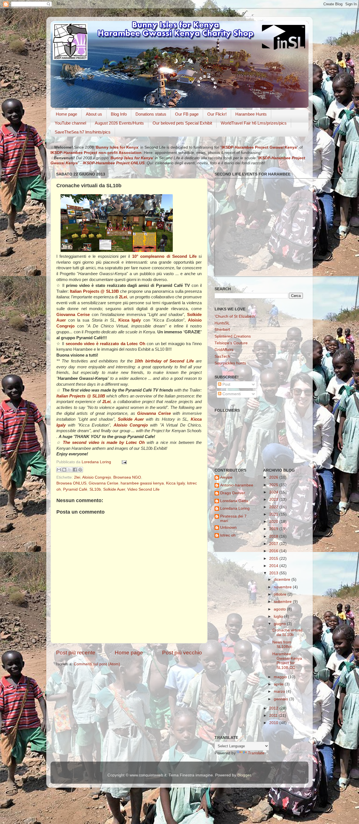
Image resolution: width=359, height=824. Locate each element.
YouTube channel (70, 123)
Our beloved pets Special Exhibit (182, 123)
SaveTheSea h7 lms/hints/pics (83, 132)
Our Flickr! (217, 114)
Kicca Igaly (175, 483)
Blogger (244, 775)
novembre (283, 587)
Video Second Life (143, 489)
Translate (256, 753)
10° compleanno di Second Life (164, 256)
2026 (274, 477)
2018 (274, 536)
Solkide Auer (114, 489)
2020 (274, 521)
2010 (274, 723)
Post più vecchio (182, 653)
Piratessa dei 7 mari (233, 518)
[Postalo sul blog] (64, 469)
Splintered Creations (233, 336)
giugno (280, 624)
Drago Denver (232, 493)
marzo (280, 691)
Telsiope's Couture (231, 343)
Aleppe (226, 477)
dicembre (282, 579)
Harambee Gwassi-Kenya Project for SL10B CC (287, 661)
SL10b (95, 489)
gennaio (281, 699)
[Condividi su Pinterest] (80, 469)
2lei (77, 477)
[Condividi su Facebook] (75, 469)
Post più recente (75, 653)
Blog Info (119, 114)
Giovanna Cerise (103, 483)
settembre (283, 602)
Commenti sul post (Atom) (97, 664)
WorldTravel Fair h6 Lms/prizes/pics (254, 123)
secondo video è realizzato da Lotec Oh (105, 343)
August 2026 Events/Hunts (119, 123)
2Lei (123, 297)
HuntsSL (222, 323)
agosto (280, 609)
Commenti (231, 394)
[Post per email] (123, 462)
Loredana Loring (97, 462)
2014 (274, 566)
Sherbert (222, 329)
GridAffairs (224, 350)
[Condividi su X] (69, 469)
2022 (274, 507)
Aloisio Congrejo (96, 477)
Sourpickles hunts (230, 363)
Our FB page (187, 114)
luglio (279, 616)
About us (94, 114)
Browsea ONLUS (71, 483)
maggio (281, 677)
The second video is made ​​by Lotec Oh (104, 442)
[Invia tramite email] (59, 469)
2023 (274, 499)
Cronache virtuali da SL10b (287, 632)
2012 (274, 708)
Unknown (228, 527)
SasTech (222, 356)
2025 (274, 485)
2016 (274, 551)
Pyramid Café (75, 489)
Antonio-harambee (236, 485)
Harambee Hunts (251, 114)
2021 (274, 514)
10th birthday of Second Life (164, 361)
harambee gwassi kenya (142, 483)
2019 (274, 529)
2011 (274, 715)
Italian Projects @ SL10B (94, 291)
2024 (274, 492)
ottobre (280, 594)
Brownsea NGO (127, 477)
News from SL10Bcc (282, 644)
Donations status (150, 114)
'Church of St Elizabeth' (235, 316)
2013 (274, 573)
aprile (279, 684)
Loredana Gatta (234, 501)
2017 (274, 544)
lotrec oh (228, 535)
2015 (274, 558)
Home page (66, 114)
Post (225, 384)
